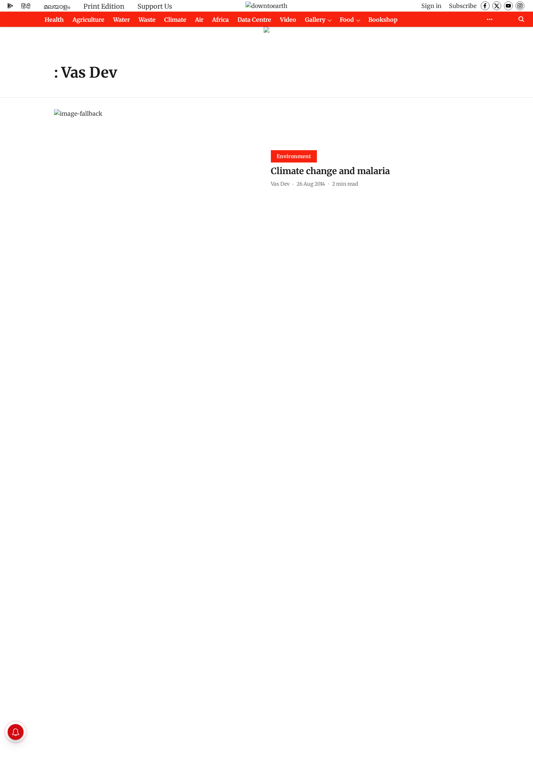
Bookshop (382, 19)
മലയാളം (57, 6)
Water (121, 19)
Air (199, 19)
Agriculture (88, 19)
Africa (220, 19)
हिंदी (25, 6)
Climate (175, 19)
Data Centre (254, 19)
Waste (147, 19)
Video (288, 19)
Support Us (154, 6)
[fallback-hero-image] (158, 167)
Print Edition (103, 6)
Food (347, 19)
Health (54, 19)
